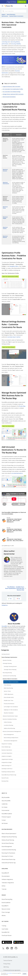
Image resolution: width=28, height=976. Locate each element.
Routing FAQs (5, 781)
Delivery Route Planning (8, 840)
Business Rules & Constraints (10, 678)
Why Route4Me (6, 797)
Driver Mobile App (6, 747)
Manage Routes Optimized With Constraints (13, 94)
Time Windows (7, 685)
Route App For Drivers (7, 856)
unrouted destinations (17, 473)
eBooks (4, 915)
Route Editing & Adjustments (11, 737)
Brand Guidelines (6, 902)
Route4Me (4, 626)
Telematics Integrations (8, 882)
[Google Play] (18, 942)
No (19, 598)
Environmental (5, 810)
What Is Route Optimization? (9, 833)
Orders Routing (7, 722)
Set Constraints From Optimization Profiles (13, 89)
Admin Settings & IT (6, 765)
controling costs (6, 42)
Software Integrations (7, 879)
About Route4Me (6, 800)
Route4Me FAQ (5, 932)
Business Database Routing (10, 719)
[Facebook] (7, 948)
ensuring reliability (16, 44)
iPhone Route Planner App (8, 859)
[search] (3, 11)
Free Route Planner (7, 935)
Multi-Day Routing (8, 688)
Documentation (6, 876)
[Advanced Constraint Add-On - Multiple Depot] (4, 540)
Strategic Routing (7, 663)
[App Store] (7, 942)
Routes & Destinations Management (12, 731)
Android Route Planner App (9, 862)
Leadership (4, 804)
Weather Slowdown (8, 713)
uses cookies (9, 973)
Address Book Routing (9, 728)
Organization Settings (7, 759)
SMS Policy (6, 967)
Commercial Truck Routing (9, 675)
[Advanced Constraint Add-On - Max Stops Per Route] (4, 520)
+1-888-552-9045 (11, 2)
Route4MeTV (5, 906)
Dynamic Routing (7, 660)
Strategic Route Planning (10, 669)
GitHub (3, 886)
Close (24, 973)
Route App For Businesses (8, 853)
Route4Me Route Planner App (9, 774)
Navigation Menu (14, 266)
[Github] (16, 948)
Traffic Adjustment (8, 694)
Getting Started (6, 654)
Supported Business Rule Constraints (11, 86)
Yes (11, 598)
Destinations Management (10, 740)
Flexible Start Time (8, 700)
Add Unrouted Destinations (9, 96)
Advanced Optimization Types (10, 716)
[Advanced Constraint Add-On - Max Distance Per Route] (4, 530)
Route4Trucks (5, 778)
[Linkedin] (11, 948)
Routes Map (22, 406)
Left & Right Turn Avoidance (11, 706)
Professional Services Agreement (11, 970)
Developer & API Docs (7, 768)
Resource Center (6, 909)
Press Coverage (6, 912)
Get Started (4, 823)
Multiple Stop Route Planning (9, 837)
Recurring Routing (7, 672)
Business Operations (7, 750)
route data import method (13, 337)
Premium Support (6, 817)
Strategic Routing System (10, 666)
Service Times (7, 691)
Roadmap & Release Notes (8, 771)
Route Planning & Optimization (9, 657)
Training (4, 925)
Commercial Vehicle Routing (9, 849)
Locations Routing (8, 725)
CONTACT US (21, 2)
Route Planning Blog (7, 899)
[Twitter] (3, 948)
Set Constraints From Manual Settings (11, 91)
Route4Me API (5, 873)
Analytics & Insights (6, 756)
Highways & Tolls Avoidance (11, 709)
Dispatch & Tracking (7, 743)
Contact (4, 820)
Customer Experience (7, 753)
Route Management (9, 734)
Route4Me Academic (7, 813)
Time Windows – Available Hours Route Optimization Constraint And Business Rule (14, 588)
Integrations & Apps (7, 762)
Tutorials (4, 889)
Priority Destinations (9, 703)
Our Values (4, 807)
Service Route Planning (7, 843)
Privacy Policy (6, 963)
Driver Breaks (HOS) (9, 697)
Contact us (4, 605)
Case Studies (5, 929)
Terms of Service (7, 960)
